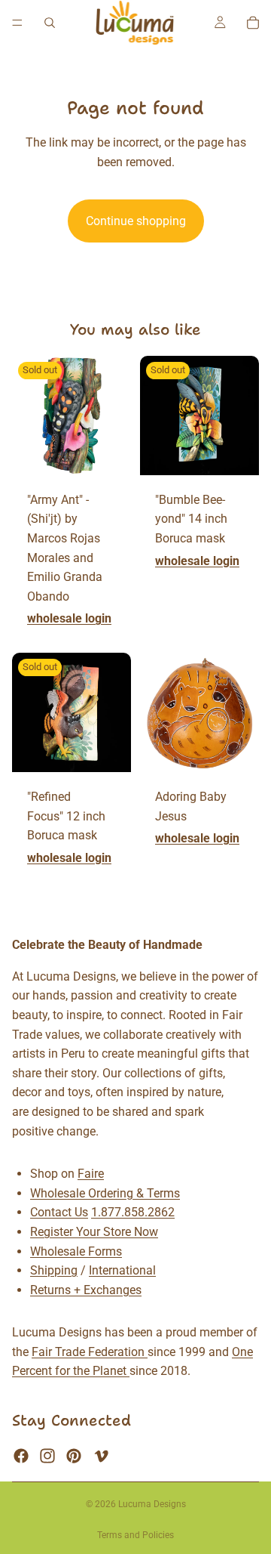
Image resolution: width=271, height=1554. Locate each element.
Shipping (54, 1270)
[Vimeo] (101, 1456)
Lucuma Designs (152, 1504)
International (122, 1270)
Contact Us (59, 1212)
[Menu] (17, 22)
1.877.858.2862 (133, 1212)
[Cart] (252, 22)
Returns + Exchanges (86, 1290)
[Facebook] (21, 1456)
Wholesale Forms (76, 1251)
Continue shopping (136, 221)
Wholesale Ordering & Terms (105, 1193)
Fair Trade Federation (90, 1352)
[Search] (49, 22)
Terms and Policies (135, 1535)
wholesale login (69, 618)
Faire (91, 1173)
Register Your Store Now (94, 1232)
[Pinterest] (74, 1456)
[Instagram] (47, 1456)
